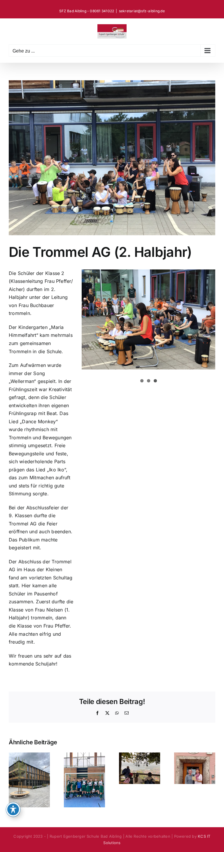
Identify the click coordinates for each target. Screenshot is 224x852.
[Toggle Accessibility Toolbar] (13, 809)
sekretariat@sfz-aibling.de (142, 11)
